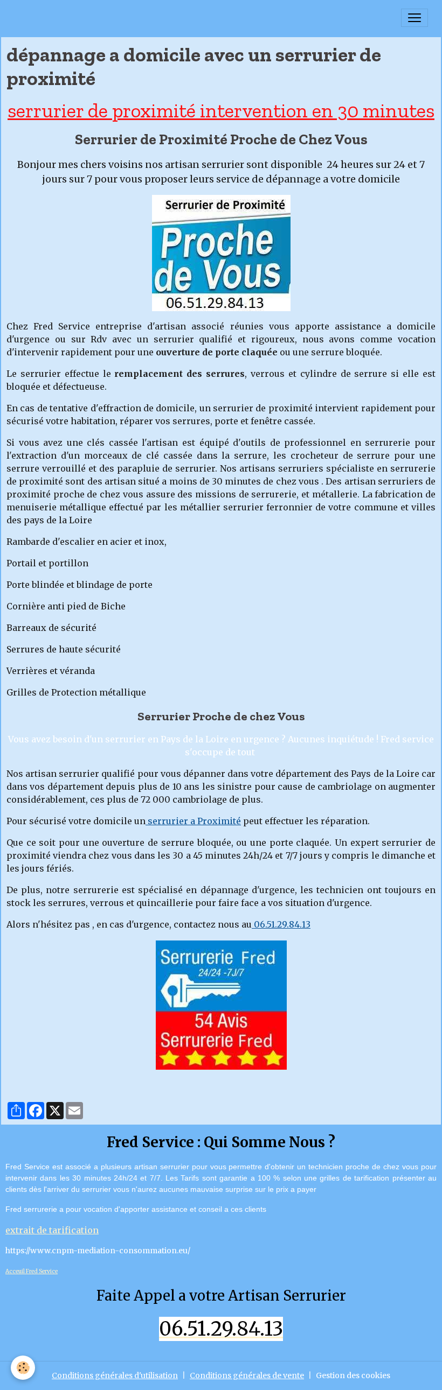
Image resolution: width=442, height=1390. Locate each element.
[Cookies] (23, 1368)
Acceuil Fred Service (31, 1271)
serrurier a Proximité (193, 821)
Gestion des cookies (353, 1375)
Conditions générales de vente (247, 1375)
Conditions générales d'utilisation (115, 1375)
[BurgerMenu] (414, 18)
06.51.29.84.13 (281, 924)
